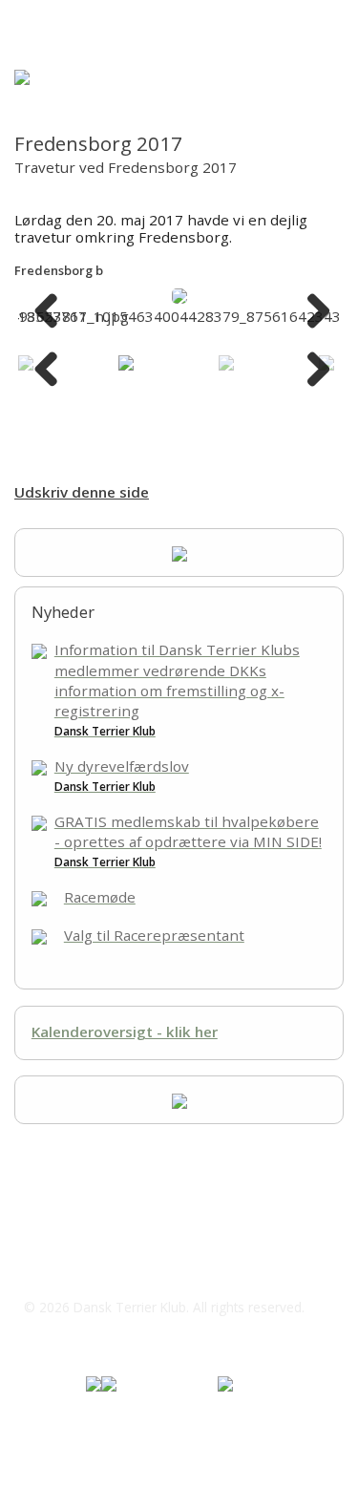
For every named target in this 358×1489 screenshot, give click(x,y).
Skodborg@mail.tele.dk (124, 1268)
